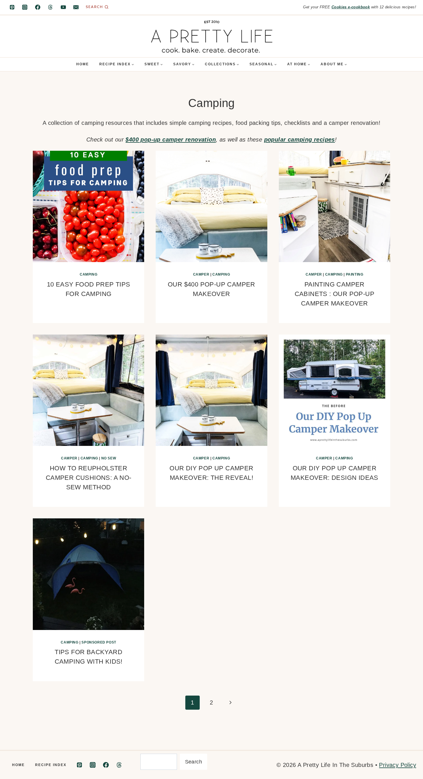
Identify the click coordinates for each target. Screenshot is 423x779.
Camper (201, 274)
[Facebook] (38, 7)
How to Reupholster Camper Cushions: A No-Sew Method (89, 478)
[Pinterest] (12, 7)
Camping (88, 274)
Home (82, 64)
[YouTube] (63, 7)
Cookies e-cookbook (350, 7)
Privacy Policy (397, 765)
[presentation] (88, 206)
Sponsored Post (98, 642)
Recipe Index (50, 765)
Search (193, 762)
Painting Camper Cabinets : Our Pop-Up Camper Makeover (334, 294)
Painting (354, 274)
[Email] (76, 7)
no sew (108, 458)
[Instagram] (25, 7)
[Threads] (50, 7)
